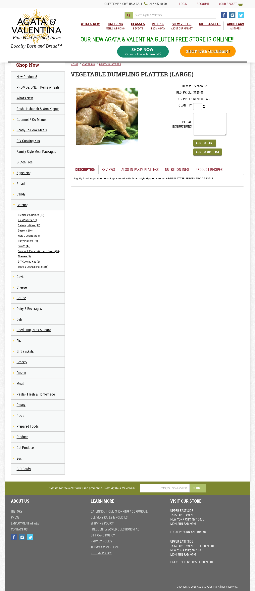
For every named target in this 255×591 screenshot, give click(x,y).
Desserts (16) (25, 230)
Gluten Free (24, 162)
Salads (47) (24, 246)
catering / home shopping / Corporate (119, 511)
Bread (21, 183)
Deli (19, 319)
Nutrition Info (177, 169)
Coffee (21, 297)
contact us (19, 529)
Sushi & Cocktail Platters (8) (33, 267)
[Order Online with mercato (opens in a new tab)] (143, 52)
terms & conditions (105, 547)
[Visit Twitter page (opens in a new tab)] (241, 15)
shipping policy (102, 523)
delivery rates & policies (109, 517)
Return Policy (101, 553)
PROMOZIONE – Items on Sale (38, 87)
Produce (22, 436)
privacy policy (101, 541)
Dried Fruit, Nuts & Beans (34, 329)
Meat (20, 383)
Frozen (21, 372)
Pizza (20, 415)
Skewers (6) (24, 256)
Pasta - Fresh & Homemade (36, 394)
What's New (25, 98)
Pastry (21, 404)
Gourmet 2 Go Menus (31, 119)
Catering (22, 204)
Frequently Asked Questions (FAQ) (115, 529)
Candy (21, 194)
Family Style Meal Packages (36, 151)
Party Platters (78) (28, 241)
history (16, 511)
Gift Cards (24, 468)
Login (183, 4)
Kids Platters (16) (27, 220)
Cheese (22, 287)
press (15, 517)
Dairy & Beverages (29, 308)
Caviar (21, 276)
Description (85, 169)
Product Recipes (209, 169)
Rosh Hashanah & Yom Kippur (38, 108)
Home (74, 64)
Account (203, 4)
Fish (20, 340)
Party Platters (110, 64)
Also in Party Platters (140, 169)
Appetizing (24, 172)
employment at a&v (25, 523)
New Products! (27, 76)
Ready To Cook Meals (32, 130)
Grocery (22, 361)
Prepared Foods (28, 426)
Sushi (20, 458)
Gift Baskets (25, 351)
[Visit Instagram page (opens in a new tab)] (232, 15)
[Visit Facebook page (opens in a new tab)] (224, 15)
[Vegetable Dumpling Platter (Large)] (107, 116)
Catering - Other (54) (29, 225)
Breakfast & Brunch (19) (31, 215)
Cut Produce (25, 447)
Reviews (108, 169)
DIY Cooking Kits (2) (29, 261)
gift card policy (103, 535)
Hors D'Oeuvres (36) (29, 235)
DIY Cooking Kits (28, 140)
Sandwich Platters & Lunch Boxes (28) (39, 251)
